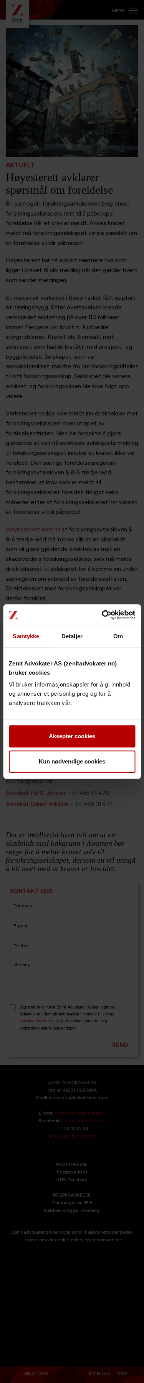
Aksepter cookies (72, 736)
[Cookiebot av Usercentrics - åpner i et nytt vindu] (102, 615)
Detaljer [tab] (72, 636)
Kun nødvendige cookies (72, 761)
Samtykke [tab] (26, 636)
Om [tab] (118, 636)
